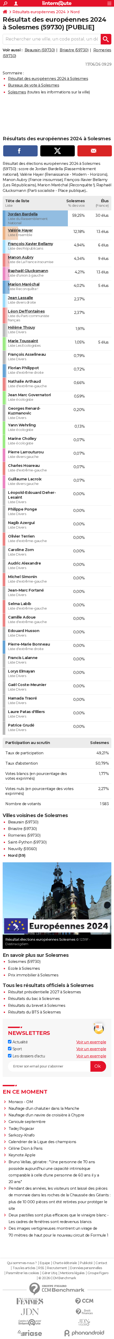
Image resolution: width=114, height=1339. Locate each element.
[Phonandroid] (84, 1333)
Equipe (45, 1263)
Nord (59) (16, 855)
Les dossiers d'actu (28, 1056)
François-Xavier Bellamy (30, 243)
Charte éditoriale (65, 1263)
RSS (41, 1268)
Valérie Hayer (20, 230)
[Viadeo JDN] (84, 1322)
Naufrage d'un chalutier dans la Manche (43, 1108)
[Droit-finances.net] (84, 1312)
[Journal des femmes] (30, 1301)
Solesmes (17, 92)
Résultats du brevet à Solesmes (36, 1005)
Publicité (86, 1263)
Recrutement (57, 1268)
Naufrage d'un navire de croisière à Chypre (46, 1115)
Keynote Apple (22, 1155)
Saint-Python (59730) (27, 842)
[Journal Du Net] (30, 1312)
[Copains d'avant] (30, 1322)
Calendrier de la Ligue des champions (42, 1141)
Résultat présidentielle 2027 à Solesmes (44, 992)
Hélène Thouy (21, 327)
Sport (16, 1049)
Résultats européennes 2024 (38, 12)
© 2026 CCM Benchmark (57, 1278)
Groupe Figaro (97, 1273)
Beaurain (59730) (40, 50)
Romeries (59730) (24, 835)
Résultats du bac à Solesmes (34, 998)
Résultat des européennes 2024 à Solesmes (48, 78)
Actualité (19, 1042)
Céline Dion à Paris (25, 1148)
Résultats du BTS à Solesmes (34, 1012)
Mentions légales (72, 1273)
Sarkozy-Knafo (21, 1135)
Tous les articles (23, 1268)
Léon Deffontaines (26, 311)
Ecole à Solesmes (24, 968)
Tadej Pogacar (21, 1128)
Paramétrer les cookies (22, 1273)
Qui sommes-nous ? (22, 1263)
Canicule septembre (27, 1121)
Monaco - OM (20, 1101)
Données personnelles (86, 1268)
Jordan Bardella (23, 214)
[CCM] (84, 1301)
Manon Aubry (20, 257)
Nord (74, 12)
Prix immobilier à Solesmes (33, 975)
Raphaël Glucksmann (28, 270)
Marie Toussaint (23, 341)
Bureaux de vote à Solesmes (33, 85)
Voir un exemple (91, 1042)
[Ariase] (30, 1333)
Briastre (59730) (74, 50)
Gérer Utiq (49, 1273)
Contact (101, 1263)
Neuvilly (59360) (22, 848)
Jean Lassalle (20, 297)
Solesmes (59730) (24, 961)
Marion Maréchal (24, 284)
